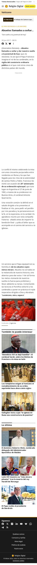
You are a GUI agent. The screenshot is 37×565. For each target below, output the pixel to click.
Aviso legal (18, 541)
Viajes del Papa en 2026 (23, 2)
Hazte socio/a (30, 6)
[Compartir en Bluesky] (10, 43)
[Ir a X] (7, 524)
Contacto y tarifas (18, 538)
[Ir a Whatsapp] (31, 524)
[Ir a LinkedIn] (17, 524)
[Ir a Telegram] (3, 527)
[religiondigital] (18, 555)
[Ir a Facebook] (3, 524)
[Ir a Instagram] (12, 524)
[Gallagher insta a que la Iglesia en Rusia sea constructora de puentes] (18, 401)
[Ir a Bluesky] (26, 524)
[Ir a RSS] (7, 527)
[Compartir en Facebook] (3, 43)
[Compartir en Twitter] (6, 43)
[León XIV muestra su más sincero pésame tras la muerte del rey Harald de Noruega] (18, 465)
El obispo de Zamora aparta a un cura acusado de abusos (24, 19)
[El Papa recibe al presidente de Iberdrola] (18, 494)
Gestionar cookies (18, 561)
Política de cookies (18, 545)
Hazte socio (18, 549)
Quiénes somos (18, 534)
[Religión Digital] (14, 6)
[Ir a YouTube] (21, 524)
